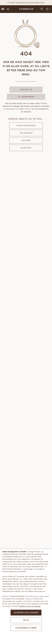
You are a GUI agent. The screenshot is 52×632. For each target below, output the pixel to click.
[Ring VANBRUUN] (8, 9)
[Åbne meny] (2, 9)
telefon (27, 109)
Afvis (26, 620)
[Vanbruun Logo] (26, 9)
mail (17, 109)
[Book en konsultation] (41, 9)
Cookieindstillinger (26, 628)
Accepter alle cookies (26, 612)
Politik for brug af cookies (29, 606)
